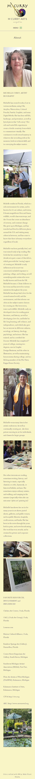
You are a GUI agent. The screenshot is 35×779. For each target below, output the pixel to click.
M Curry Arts (17, 18)
